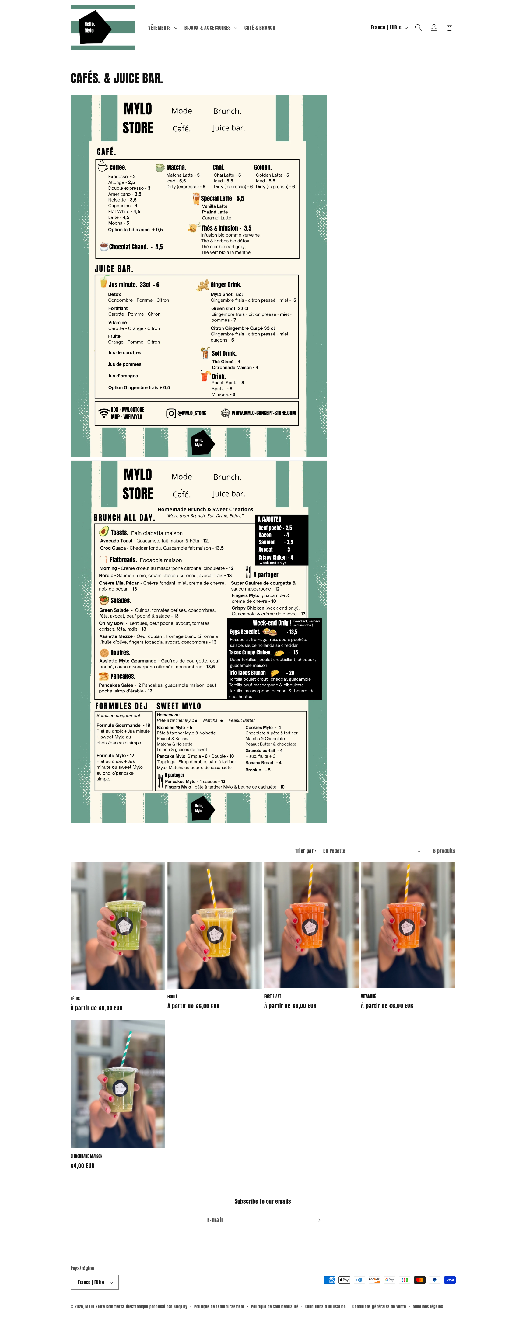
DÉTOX (75, 998)
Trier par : (305, 851)
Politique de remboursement (219, 1306)
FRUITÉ (172, 997)
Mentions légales (428, 1306)
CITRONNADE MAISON (87, 1156)
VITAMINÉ (368, 996)
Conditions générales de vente (379, 1306)
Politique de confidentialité (275, 1306)
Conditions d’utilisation (325, 1306)
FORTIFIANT (272, 996)
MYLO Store (95, 1306)
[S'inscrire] (318, 1220)
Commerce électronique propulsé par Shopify (147, 1306)
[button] (162, 27)
